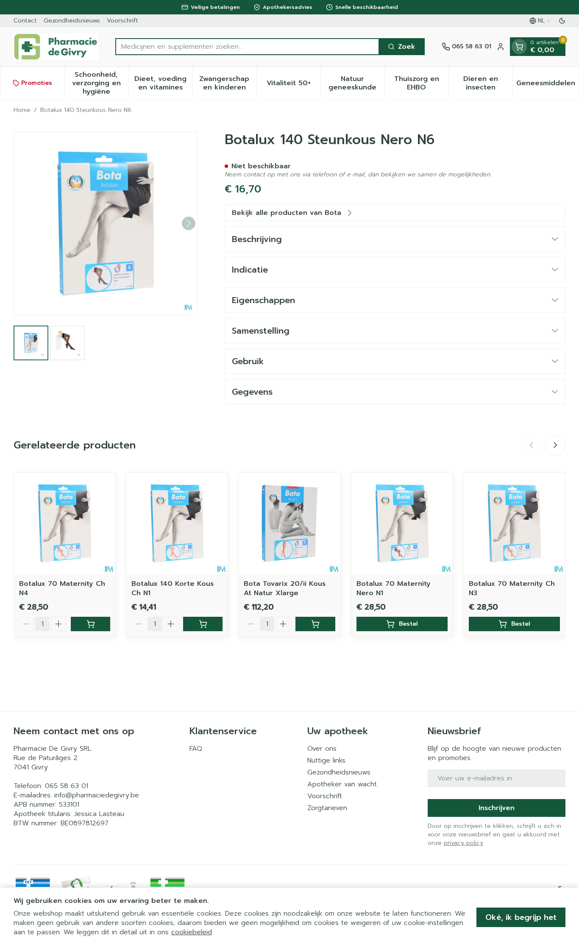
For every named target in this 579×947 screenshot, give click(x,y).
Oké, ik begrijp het (521, 917)
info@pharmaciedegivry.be (96, 795)
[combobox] (247, 46)
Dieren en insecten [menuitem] (487, 83)
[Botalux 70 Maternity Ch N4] (64, 523)
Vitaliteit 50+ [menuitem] (293, 85)
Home (22, 110)
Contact (25, 20)
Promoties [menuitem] (36, 82)
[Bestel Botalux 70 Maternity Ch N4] (90, 624)
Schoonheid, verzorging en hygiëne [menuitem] (100, 83)
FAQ (195, 748)
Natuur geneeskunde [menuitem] (356, 83)
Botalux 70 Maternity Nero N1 (393, 588)
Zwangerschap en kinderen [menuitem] (227, 83)
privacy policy (463, 842)
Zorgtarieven (327, 808)
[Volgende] (188, 223)
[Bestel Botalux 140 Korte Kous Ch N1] (203, 624)
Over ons (322, 748)
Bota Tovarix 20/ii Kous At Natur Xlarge (285, 588)
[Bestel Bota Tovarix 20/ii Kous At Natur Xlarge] (315, 624)
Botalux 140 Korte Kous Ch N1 (172, 588)
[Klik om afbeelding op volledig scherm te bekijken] (105, 223)
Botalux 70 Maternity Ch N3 (512, 588)
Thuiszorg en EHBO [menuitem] (421, 83)
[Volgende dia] (555, 445)
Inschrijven (497, 808)
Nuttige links (326, 760)
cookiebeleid (191, 932)
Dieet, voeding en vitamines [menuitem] (163, 83)
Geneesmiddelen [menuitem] (547, 85)
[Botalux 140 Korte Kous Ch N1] (177, 523)
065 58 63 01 (66, 786)
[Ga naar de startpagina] (56, 46)
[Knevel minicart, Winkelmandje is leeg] (519, 46)
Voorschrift (122, 20)
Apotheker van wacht (342, 784)
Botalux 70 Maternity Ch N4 (62, 588)
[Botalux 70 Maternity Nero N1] (402, 523)
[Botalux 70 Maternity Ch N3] (514, 523)
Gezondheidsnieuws (72, 20)
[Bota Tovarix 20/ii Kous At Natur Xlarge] (289, 523)
